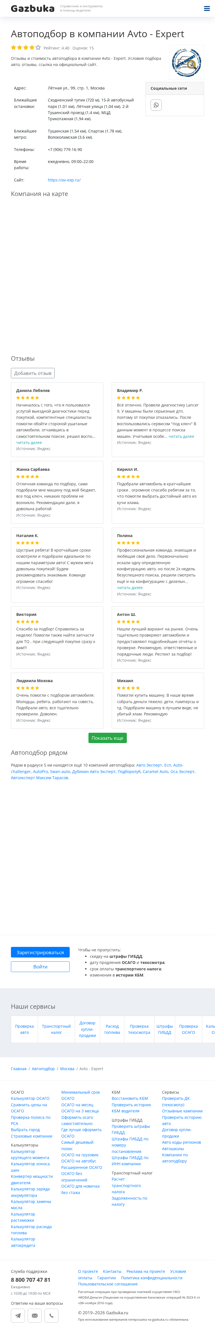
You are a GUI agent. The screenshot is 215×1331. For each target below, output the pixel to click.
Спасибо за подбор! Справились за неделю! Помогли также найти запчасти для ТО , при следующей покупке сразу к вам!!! (55, 638)
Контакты (112, 1271)
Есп (167, 765)
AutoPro (40, 771)
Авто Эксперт (149, 765)
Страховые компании (31, 1136)
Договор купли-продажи (87, 1029)
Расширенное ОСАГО (81, 1167)
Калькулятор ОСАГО (30, 1098)
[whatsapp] (156, 105)
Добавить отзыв (33, 373)
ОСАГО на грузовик (80, 1154)
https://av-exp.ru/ (64, 180)
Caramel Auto (155, 771)
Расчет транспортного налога (126, 1185)
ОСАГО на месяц (77, 1104)
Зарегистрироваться (40, 952)
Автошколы (173, 1148)
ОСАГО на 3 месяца (80, 1110)
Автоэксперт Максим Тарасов (39, 777)
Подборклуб (129, 771)
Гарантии (106, 1277)
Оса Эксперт (182, 771)
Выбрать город (25, 1129)
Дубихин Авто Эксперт (94, 771)
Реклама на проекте (146, 1271)
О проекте (88, 1271)
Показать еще (107, 738)
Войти (40, 966)
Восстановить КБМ (130, 1098)
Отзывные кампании (182, 1110)
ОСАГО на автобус (78, 1161)
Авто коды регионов (181, 1142)
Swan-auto (60, 771)
